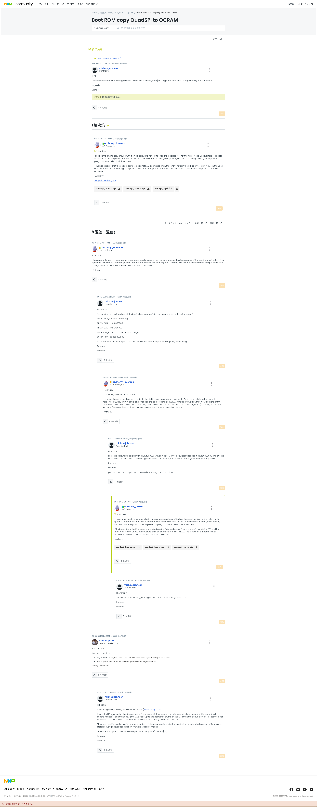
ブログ (80, 4)
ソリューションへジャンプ (109, 58)
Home (94, 12)
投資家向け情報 (33, 789)
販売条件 (26, 796)
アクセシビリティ (58, 796)
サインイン (309, 4)
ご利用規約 (17, 796)
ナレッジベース (58, 4)
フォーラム (43, 4)
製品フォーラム (107, 12)
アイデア (70, 4)
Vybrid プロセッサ (125, 12)
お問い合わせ (75, 789)
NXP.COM (90, 4)
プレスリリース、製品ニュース (54, 789)
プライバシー (8, 796)
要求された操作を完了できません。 (18, 804)
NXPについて (9, 789)
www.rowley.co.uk (152, 709)
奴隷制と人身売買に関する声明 (40, 796)
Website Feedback (72, 796)
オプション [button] (218, 39)
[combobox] (170, 28)
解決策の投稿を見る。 (112, 96)
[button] (210, 70)
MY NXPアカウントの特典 (93, 789)
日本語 (291, 4)
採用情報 (20, 789)
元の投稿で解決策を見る (105, 180)
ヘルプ (300, 4)
